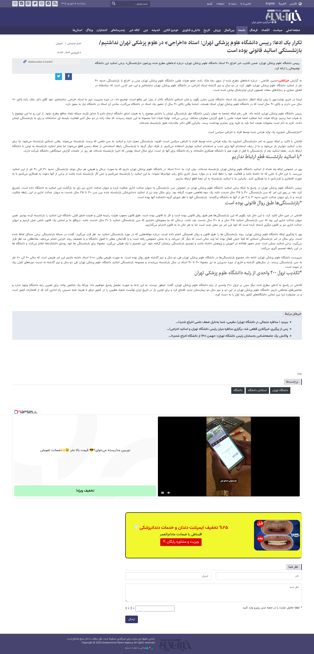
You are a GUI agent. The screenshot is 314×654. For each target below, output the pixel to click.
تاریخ (207, 30)
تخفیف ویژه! (85, 491)
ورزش (217, 30)
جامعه (242, 30)
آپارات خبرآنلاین (28, 3)
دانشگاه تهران (280, 390)
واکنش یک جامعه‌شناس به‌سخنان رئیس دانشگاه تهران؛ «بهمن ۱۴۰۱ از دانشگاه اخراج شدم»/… (228, 336)
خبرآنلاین (276, 17)
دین (145, 30)
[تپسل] (16, 412)
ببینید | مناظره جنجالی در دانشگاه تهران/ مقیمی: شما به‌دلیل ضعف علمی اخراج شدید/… (232, 322)
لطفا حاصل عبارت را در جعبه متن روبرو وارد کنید (272, 608)
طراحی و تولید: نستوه (135, 648)
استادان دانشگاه (257, 390)
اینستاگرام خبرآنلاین (41, 3)
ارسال (131, 619)
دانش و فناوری (191, 30)
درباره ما (232, 4)
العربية (282, 4)
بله (21, 3)
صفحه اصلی (293, 30)
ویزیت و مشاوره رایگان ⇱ (181, 542)
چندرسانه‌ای (118, 30)
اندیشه (156, 30)
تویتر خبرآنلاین (35, 3)
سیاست (277, 30)
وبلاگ (89, 30)
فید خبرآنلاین (55, 3)
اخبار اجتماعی (74, 44)
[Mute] (169, 493)
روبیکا (15, 3)
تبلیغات (220, 4)
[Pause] (162, 493)
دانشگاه (238, 390)
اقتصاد (265, 30)
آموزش (59, 44)
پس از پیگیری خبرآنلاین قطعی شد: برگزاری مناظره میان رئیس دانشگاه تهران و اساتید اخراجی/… (227, 329)
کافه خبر (134, 30)
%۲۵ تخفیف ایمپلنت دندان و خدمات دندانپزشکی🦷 (181, 527)
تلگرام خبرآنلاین (48, 3)
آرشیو (209, 4)
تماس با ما (245, 4)
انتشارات (102, 30)
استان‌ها (77, 30)
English (270, 4)
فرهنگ (253, 30)
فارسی (293, 4)
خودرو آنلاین (171, 30)
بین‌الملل (229, 30)
